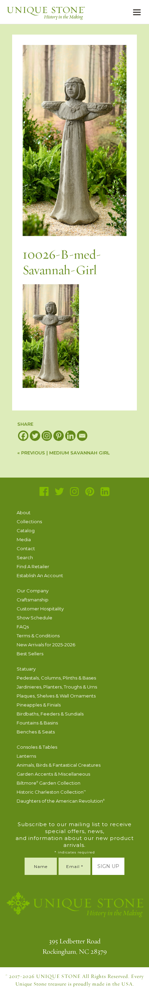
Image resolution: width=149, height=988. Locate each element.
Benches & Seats (36, 732)
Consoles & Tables (37, 747)
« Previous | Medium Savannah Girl (63, 452)
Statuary (26, 669)
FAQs (23, 626)
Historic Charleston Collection (51, 792)
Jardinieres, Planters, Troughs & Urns (57, 687)
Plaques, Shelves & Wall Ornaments (56, 696)
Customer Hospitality (40, 608)
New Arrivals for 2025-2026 (46, 644)
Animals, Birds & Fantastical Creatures (58, 765)
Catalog (26, 530)
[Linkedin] (70, 436)
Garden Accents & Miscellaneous (53, 774)
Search (25, 557)
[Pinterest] (58, 436)
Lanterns (26, 756)
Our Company (33, 590)
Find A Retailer (33, 566)
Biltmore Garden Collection (48, 783)
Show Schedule (34, 617)
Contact (26, 548)
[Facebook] (23, 436)
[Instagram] (47, 436)
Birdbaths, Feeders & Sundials (50, 714)
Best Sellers (30, 653)
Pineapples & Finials (39, 705)
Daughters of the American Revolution (61, 801)
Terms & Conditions (38, 635)
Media (24, 539)
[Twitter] (35, 436)
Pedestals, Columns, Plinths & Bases (56, 678)
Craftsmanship (33, 599)
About (23, 512)
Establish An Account (40, 575)
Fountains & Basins (37, 723)
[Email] (82, 436)
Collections (29, 521)
